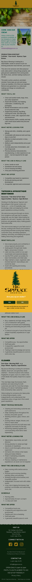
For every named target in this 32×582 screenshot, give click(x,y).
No (23, 302)
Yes (9, 302)
